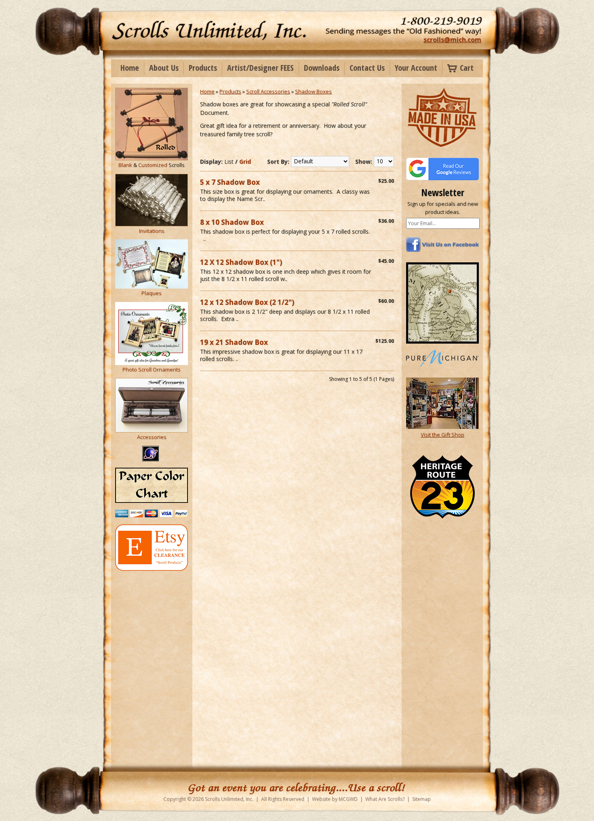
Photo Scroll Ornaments (151, 369)
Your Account (416, 67)
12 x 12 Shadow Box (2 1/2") (247, 302)
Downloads (321, 67)
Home (129, 67)
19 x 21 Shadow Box (234, 342)
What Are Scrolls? (384, 799)
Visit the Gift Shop (442, 434)
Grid (245, 161)
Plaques (151, 293)
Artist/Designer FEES (260, 67)
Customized (152, 165)
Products (203, 67)
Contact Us (367, 67)
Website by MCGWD (335, 799)
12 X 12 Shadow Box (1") (241, 262)
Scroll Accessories (268, 91)
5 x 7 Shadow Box (230, 182)
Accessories (151, 437)
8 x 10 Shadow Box (232, 222)
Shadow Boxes (313, 91)
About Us (164, 67)
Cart (467, 67)
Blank (125, 165)
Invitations (151, 230)
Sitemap (421, 799)
